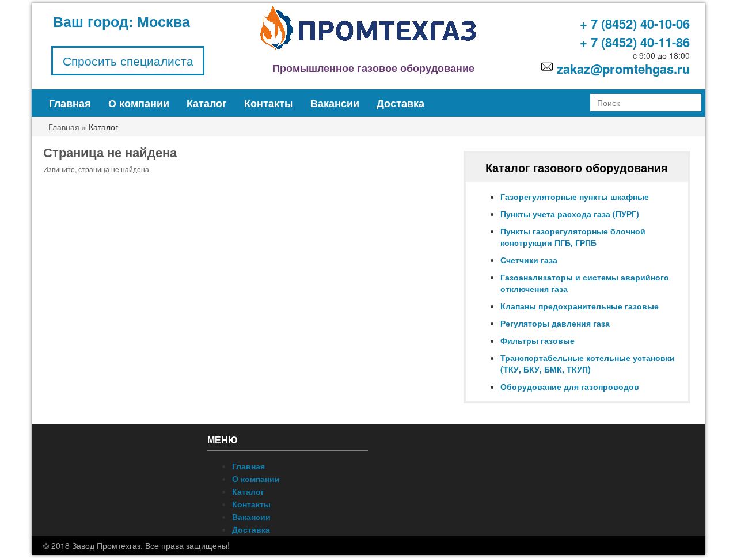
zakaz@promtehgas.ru (623, 68)
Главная (70, 103)
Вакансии (334, 103)
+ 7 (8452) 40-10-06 (635, 23)
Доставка (400, 103)
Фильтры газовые (537, 340)
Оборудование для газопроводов (569, 386)
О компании (138, 103)
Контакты (268, 103)
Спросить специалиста (128, 60)
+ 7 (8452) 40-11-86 (635, 42)
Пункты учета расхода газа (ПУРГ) (569, 213)
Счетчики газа (528, 259)
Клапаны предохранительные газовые (579, 306)
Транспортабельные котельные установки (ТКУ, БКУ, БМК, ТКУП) (587, 363)
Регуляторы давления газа (555, 323)
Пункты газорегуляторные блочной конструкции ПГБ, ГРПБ (572, 236)
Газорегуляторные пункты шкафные (574, 196)
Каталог (207, 103)
